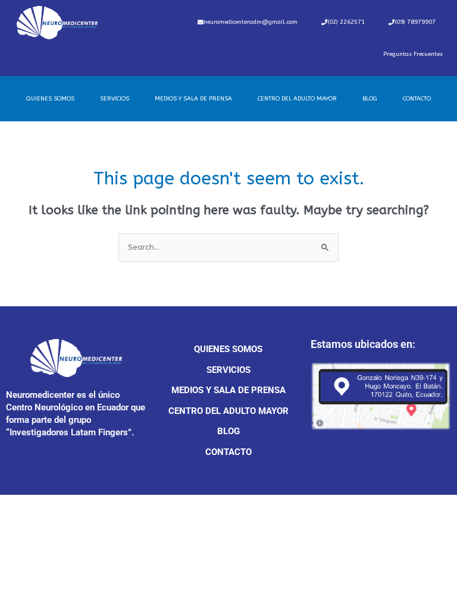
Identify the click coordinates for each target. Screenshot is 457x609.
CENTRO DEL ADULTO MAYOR (297, 98)
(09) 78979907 (415, 22)
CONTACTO (417, 98)
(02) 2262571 (346, 22)
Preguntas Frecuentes (413, 54)
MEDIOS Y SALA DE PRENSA (193, 98)
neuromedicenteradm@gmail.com (251, 22)
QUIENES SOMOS (50, 98)
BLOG (369, 98)
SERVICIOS (114, 98)
